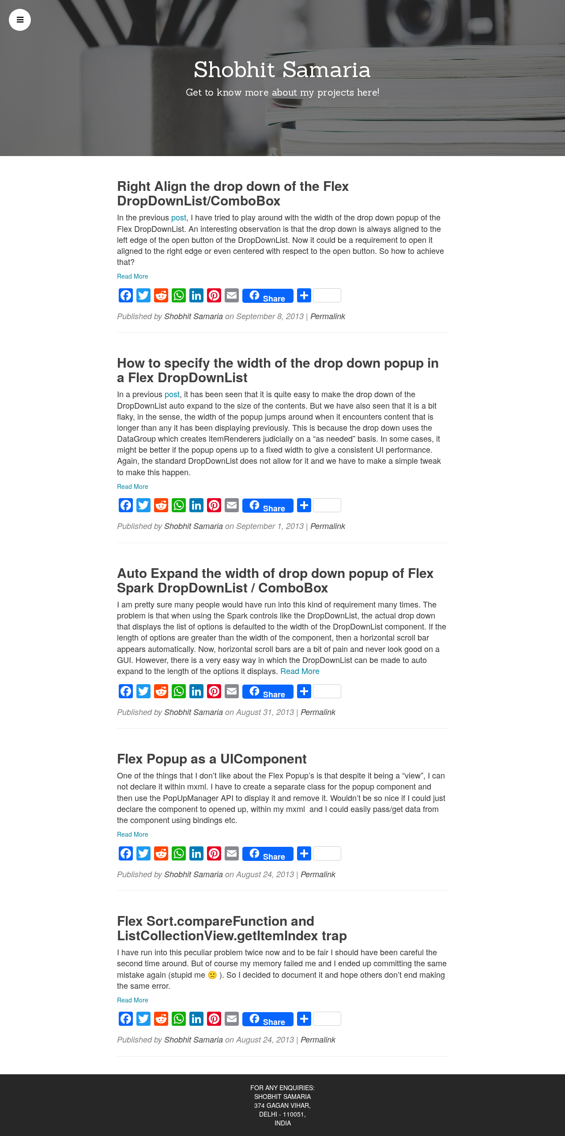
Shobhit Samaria (282, 69)
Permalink (327, 315)
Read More (132, 276)
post (178, 217)
